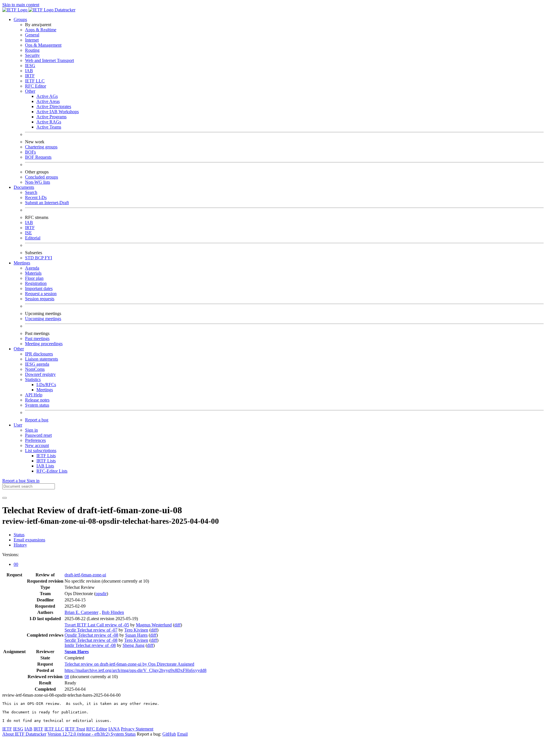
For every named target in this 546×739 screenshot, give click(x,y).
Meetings (44, 389)
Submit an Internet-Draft (47, 202)
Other (30, 91)
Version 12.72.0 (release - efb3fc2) (79, 734)
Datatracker (64, 9)
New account (37, 445)
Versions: (10, 554)
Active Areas (48, 101)
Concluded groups (41, 177)
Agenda (32, 268)
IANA (114, 728)
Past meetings (37, 338)
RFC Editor (35, 86)
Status (19, 534)
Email (182, 734)
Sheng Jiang (133, 645)
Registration (36, 283)
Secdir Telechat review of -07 (91, 630)
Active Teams (48, 127)
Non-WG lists (37, 182)
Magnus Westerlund (154, 624)
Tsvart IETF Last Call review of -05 (97, 624)
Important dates (39, 288)
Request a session (41, 293)
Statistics (33, 379)
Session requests (39, 298)
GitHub (169, 734)
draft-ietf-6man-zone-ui (85, 574)
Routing (32, 50)
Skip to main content (20, 4)
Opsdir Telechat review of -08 (91, 635)
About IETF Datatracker (24, 734)
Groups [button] (20, 19)
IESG (30, 65)
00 (16, 564)
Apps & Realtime (40, 29)
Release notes (37, 400)
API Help (33, 394)
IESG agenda (37, 364)
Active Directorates (53, 106)
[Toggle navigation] (4, 498)
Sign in (31, 430)
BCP (40, 257)
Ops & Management (43, 45)
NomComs (35, 369)
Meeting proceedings (44, 343)
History (20, 545)
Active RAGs (48, 121)
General (32, 34)
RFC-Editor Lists (51, 471)
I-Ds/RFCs (46, 384)
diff (177, 624)
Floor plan (34, 278)
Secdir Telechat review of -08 (91, 640)
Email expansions (29, 539)
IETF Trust (75, 728)
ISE (28, 232)
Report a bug (36, 419)
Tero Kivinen (136, 630)
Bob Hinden (113, 612)
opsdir (101, 593)
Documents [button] (24, 187)
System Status (123, 734)
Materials (33, 273)
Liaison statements (41, 359)
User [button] (18, 425)
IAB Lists (45, 465)
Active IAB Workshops (57, 111)
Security (32, 55)
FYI (48, 257)
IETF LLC (35, 80)
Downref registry (40, 374)
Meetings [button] (22, 262)
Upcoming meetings (43, 318)
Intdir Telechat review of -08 (90, 645)
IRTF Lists (46, 460)
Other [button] (19, 348)
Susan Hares (136, 635)
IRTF (30, 75)
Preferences (35, 440)
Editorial (32, 237)
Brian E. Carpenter (81, 612)
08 (67, 676)
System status (37, 405)
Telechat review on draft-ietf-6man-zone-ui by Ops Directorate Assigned (129, 664)
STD (30, 257)
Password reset (38, 435)
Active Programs (51, 116)
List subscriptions (40, 450)
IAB (29, 70)
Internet (32, 40)
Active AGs (47, 96)
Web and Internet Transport (49, 60)
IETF (7, 728)
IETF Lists (46, 455)
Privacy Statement (137, 728)
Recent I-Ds (36, 197)
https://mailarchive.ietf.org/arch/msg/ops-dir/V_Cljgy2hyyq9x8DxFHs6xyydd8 (135, 670)
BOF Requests (38, 157)
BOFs (30, 152)
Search (31, 192)
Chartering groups (41, 146)
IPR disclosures (39, 353)
